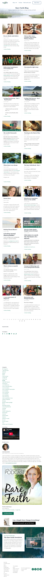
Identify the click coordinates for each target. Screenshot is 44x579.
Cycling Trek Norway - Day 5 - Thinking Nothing (32, 99)
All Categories (5, 369)
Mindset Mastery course (8, 75)
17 (37, 319)
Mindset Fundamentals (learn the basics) (7, 567)
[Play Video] (3, 130)
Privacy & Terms (24, 569)
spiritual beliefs (5, 415)
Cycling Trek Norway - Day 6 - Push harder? (11, 99)
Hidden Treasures (16, 568)
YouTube (12, 509)
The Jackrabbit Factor (15, 567)
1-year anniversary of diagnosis (10, 298)
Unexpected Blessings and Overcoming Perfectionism (31, 266)
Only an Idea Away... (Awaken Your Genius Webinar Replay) (30, 37)
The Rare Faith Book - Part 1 (32, 165)
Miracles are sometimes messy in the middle (31, 199)
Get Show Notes (8, 513)
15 (33, 319)
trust (3, 422)
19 (19, 320)
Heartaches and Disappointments (29, 298)
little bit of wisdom (6, 399)
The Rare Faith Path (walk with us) (6, 571)
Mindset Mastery (11, 139)
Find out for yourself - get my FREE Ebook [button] (24, 523)
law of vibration (5, 395)
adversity (4, 371)
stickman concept (5, 418)
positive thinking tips (6, 411)
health (3, 380)
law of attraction (5, 384)
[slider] (10, 130)
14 (31, 319)
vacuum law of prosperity (7, 424)
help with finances (6, 382)
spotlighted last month (13, 241)
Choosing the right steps (31, 67)
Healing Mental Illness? (10, 229)
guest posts (4, 379)
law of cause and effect (7, 386)
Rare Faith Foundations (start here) (7, 563)
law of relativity (5, 392)
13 (29, 319)
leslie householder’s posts (7, 398)
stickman (4, 417)
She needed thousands (10, 133)
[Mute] (16, 130)
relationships (4, 412)
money (3, 403)
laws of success (5, 396)
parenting (4, 408)
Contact (22, 570)
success (3, 419)
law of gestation (5, 387)
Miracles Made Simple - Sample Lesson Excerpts (31, 230)
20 (22, 320)
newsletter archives (6, 405)
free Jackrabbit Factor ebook (11, 463)
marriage (4, 401)
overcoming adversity (6, 406)
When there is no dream (10, 165)
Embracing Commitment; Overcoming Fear (11, 67)
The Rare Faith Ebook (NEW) (15, 572)
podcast (3, 409)
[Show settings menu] (18, 130)
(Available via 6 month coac (29, 247)
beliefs (3, 374)
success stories (5, 421)
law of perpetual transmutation (8, 389)
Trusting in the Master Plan (32, 133)
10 (22, 319)
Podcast (20, 2)
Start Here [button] (36, 2)
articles (3, 373)
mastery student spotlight (7, 402)
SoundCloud (8, 509)
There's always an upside (11, 266)
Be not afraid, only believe (11, 36)
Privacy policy (8, 548)
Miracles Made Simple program (30, 205)
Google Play (18, 509)
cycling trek (4, 377)
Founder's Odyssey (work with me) (6, 575)
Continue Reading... (7, 49)
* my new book (5, 370)
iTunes (3, 509)
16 (35, 319)
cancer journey (5, 376)
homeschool (4, 383)
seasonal (4, 414)
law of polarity (5, 390)
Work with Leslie (27, 2)
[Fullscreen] (20, 130)
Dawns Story (7, 198)
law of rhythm (5, 393)
